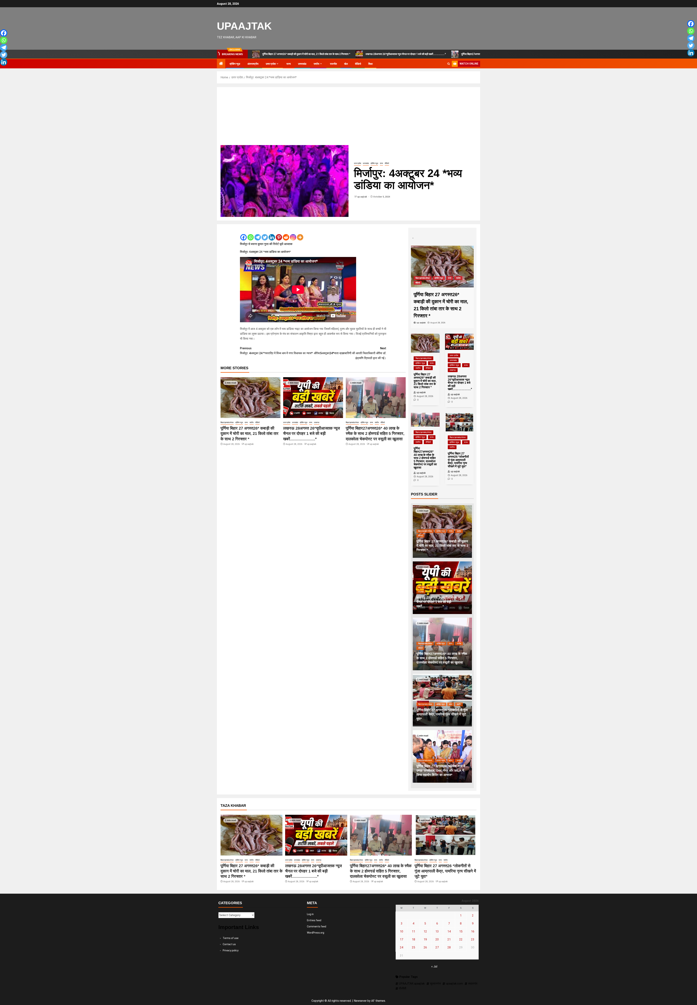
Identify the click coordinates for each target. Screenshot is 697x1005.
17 (401, 718)
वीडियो (358, 63)
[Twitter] (265, 234)
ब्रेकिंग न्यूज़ (235, 63)
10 (401, 710)
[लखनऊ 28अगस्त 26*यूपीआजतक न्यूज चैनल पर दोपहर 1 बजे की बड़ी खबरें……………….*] (313, 397)
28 (449, 726)
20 (437, 718)
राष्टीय (316, 63)
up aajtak (362, 197)
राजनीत (333, 63)
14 (449, 710)
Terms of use (231, 716)
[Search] (448, 63)
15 (460, 710)
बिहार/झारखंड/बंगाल (227, 423)
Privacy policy (231, 728)
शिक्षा (370, 63)
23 (472, 718)
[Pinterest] (279, 234)
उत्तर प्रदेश (271, 63)
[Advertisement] (348, 118)
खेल (346, 63)
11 (413, 710)
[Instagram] (293, 234)
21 (449, 718)
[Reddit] (286, 234)
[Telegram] (257, 234)
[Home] (221, 63)
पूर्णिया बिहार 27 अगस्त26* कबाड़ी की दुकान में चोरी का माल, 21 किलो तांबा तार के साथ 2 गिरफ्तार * (249, 433)
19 (425, 718)
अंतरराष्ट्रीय (252, 63)
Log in (310, 692)
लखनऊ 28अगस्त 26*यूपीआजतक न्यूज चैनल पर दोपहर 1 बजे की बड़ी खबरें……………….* (344, 54)
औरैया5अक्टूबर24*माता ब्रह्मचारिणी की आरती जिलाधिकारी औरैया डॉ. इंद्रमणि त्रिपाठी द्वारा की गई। (350, 353)
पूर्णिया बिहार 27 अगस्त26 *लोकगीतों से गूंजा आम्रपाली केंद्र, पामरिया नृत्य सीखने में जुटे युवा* (445, 649)
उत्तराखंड (302, 63)
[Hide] (1, 69)
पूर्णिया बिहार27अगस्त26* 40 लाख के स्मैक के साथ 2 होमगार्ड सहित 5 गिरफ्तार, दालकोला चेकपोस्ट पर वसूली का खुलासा (453, 54)
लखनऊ (316, 423)
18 (413, 718)
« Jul (434, 745)
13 (437, 710)
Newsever (360, 779)
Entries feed (314, 698)
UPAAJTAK (244, 26)
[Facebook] (243, 234)
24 (401, 726)
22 (460, 718)
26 (425, 726)
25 (413, 726)
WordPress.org (315, 711)
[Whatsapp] (250, 234)
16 (472, 710)
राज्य (288, 63)
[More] (300, 234)
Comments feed (316, 704)
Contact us (229, 722)
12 (425, 710)
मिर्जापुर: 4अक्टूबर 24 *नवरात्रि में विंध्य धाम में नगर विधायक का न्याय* (276, 351)
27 (437, 726)
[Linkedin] (272, 234)
